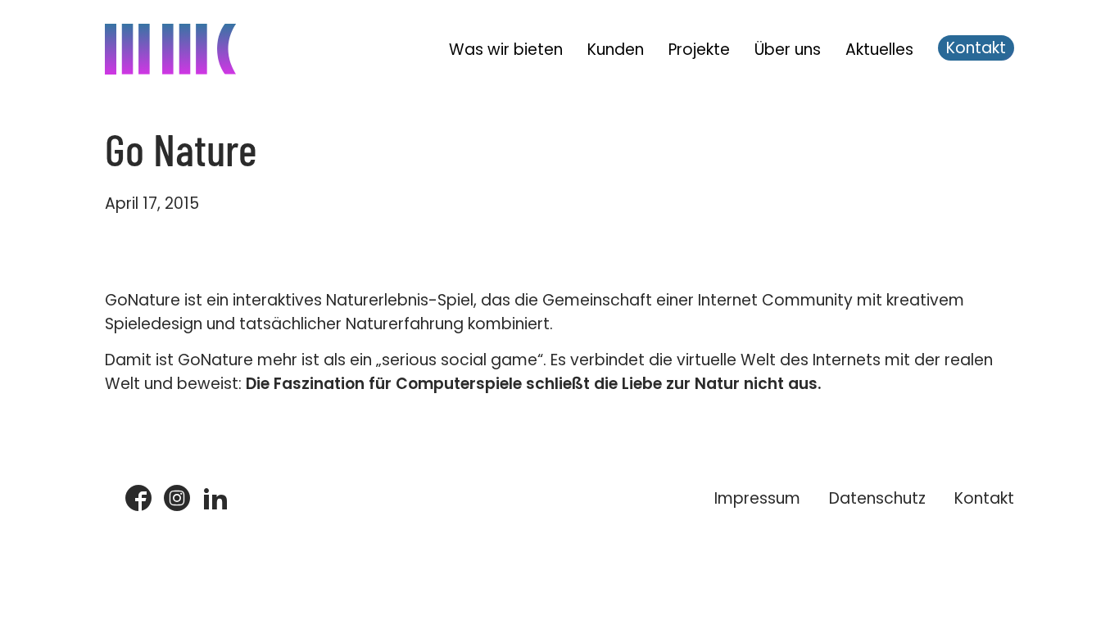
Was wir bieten (506, 49)
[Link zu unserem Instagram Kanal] (177, 499)
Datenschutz (877, 498)
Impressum (757, 498)
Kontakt (976, 48)
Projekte (699, 49)
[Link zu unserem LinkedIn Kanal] (215, 499)
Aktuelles (879, 49)
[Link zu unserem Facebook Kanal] (138, 499)
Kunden (615, 49)
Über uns (787, 49)
